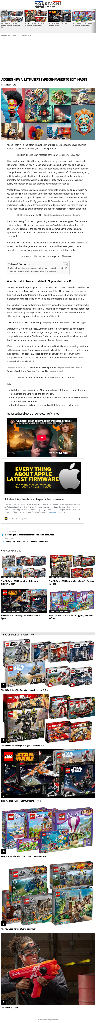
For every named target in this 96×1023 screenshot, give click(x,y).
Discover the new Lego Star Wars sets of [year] (21, 617)
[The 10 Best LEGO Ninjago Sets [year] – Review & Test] (72, 567)
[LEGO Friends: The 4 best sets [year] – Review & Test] (72, 601)
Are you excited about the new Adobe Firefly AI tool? (34, 271)
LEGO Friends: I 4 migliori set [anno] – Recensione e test (83, 24)
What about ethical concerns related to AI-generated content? (38, 268)
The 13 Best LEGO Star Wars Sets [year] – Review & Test (21, 582)
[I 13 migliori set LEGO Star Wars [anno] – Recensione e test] (11, 16)
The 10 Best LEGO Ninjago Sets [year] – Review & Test (71, 582)
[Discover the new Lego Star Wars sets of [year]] (24, 601)
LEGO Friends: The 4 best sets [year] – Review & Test (71, 617)
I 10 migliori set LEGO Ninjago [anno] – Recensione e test (35, 24)
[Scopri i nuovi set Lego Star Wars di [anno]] (59, 16)
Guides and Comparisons (11, 577)
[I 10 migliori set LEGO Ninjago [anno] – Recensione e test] (35, 16)
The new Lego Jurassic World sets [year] (18, 929)
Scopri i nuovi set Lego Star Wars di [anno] (58, 24)
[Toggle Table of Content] (64, 264)
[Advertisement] (48, 55)
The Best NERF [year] (10, 1007)
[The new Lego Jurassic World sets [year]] (48, 893)
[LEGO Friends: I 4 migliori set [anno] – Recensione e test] (83, 16)
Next (95, 21)
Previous (1, 21)
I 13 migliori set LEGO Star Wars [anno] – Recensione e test (10, 25)
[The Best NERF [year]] (48, 969)
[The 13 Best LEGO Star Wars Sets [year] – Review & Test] (24, 567)
